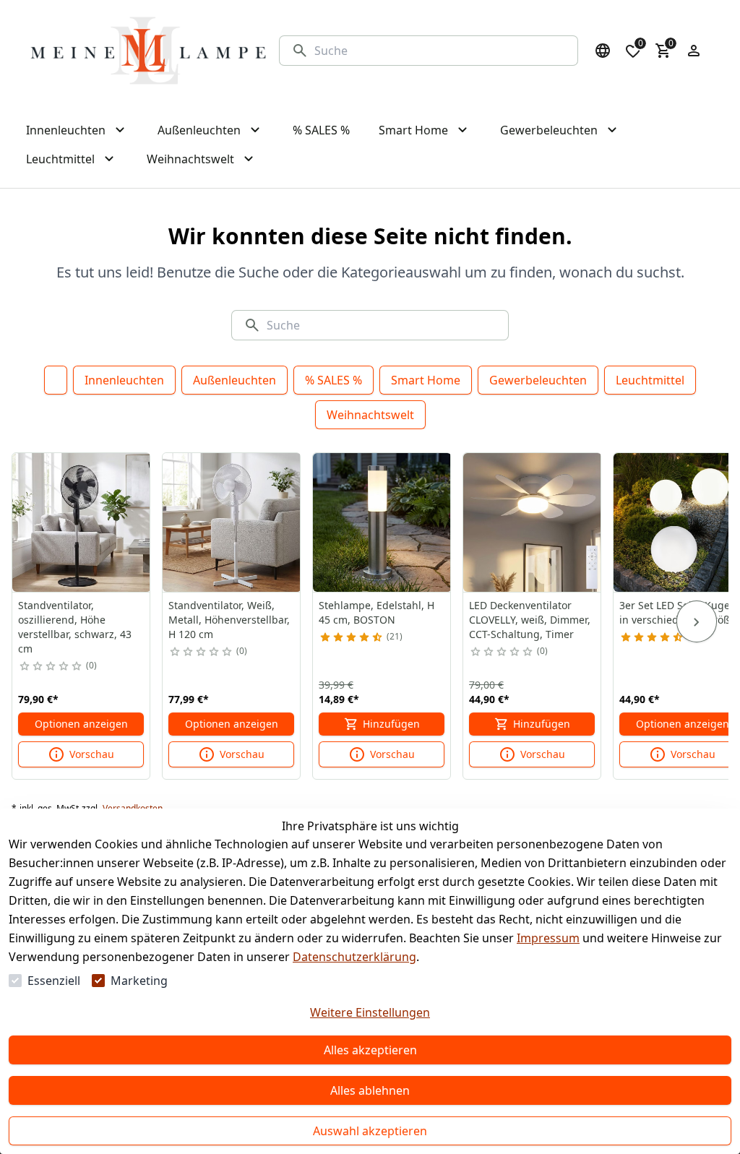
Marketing (139, 981)
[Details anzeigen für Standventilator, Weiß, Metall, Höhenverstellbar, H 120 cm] (232, 522)
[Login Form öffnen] (693, 50)
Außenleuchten (234, 380)
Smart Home (425, 380)
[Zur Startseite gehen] (148, 50)
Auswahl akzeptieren (370, 1131)
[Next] (696, 621)
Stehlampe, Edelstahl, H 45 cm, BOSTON (376, 612)
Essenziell (53, 981)
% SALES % (333, 380)
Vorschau (91, 754)
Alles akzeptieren (370, 1050)
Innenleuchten (124, 380)
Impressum (548, 938)
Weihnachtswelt (370, 415)
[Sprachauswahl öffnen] (602, 50)
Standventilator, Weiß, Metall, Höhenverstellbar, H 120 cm (229, 619)
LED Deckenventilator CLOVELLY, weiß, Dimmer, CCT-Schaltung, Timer (529, 619)
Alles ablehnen (370, 1090)
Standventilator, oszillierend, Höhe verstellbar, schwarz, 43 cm (75, 626)
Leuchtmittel (650, 380)
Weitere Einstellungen (370, 1012)
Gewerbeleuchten (538, 380)
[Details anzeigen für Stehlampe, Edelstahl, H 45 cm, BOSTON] (382, 522)
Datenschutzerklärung (354, 957)
